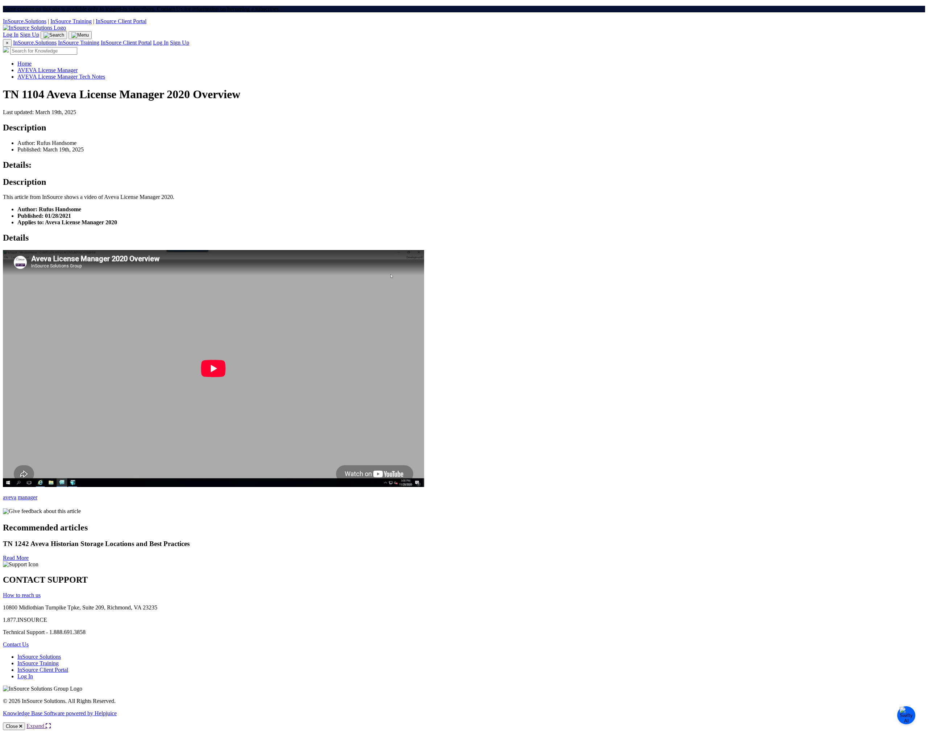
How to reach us (22, 595)
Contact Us (16, 644)
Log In (10, 35)
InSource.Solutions (24, 21)
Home (24, 64)
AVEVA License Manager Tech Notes (61, 77)
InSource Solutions (39, 657)
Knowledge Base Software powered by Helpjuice (60, 713)
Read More (16, 558)
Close (12, 726)
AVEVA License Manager (47, 70)
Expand (36, 726)
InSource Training (71, 21)
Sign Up (29, 35)
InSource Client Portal (121, 21)
